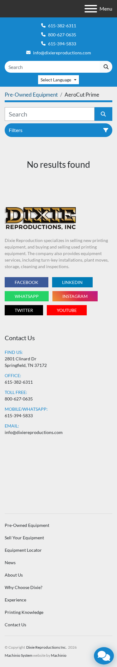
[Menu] (91, 8)
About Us (14, 575)
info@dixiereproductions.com (62, 52)
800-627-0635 (62, 34)
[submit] (106, 67)
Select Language (56, 79)
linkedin (72, 282)
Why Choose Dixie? (23, 587)
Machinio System (18, 655)
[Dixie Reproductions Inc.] (40, 218)
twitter (24, 310)
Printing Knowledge (24, 612)
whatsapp (27, 296)
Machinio (58, 655)
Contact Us (15, 624)
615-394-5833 (62, 43)
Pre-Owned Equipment (27, 525)
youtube (67, 310)
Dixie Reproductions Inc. (46, 647)
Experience (15, 599)
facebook (26, 282)
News (10, 562)
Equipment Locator (23, 550)
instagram (75, 296)
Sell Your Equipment (24, 537)
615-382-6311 (62, 25)
